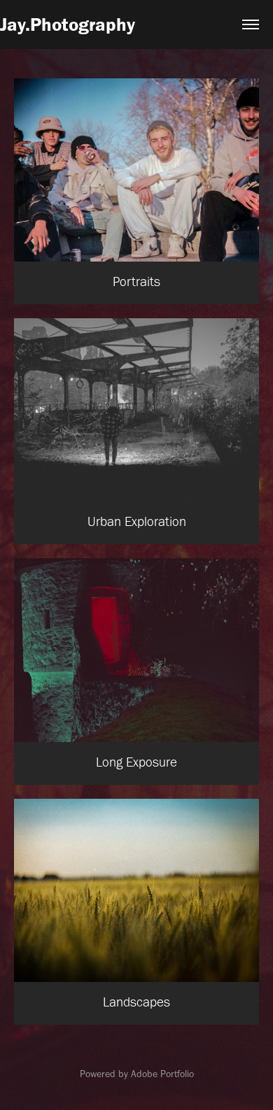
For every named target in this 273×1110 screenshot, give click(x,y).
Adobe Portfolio (162, 1074)
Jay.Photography (67, 24)
